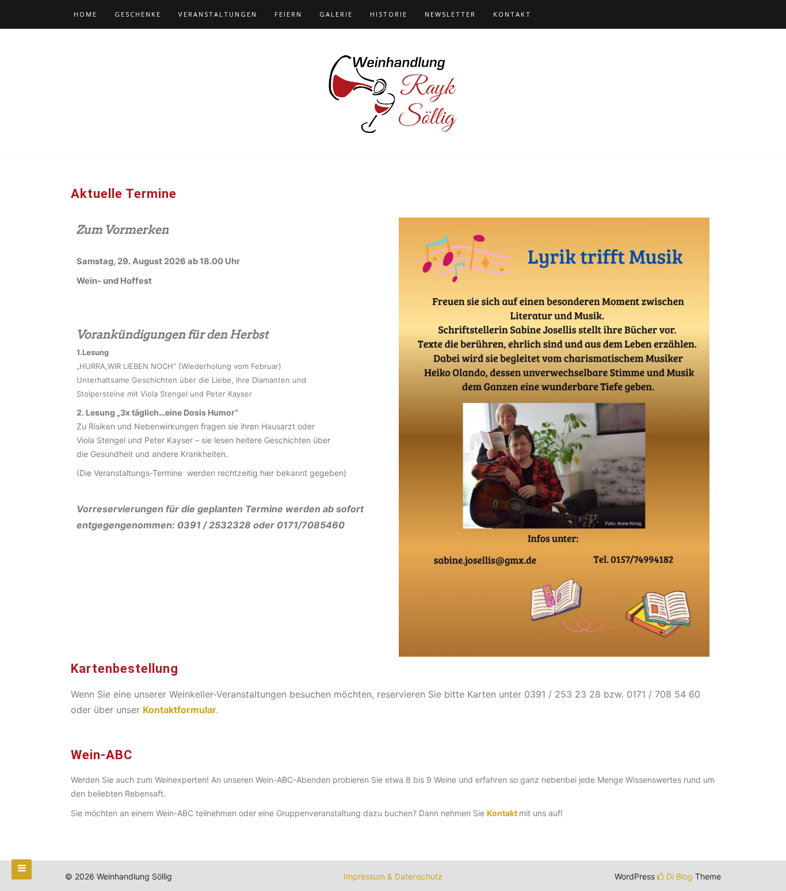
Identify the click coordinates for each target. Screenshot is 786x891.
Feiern (288, 14)
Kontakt (512, 14)
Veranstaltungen (217, 14)
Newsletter (450, 14)
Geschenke (138, 14)
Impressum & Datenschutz (393, 876)
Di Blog (678, 876)
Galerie (336, 14)
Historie (388, 14)
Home (85, 14)
